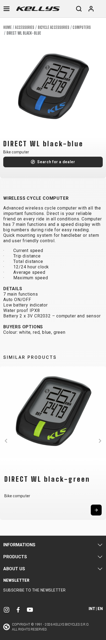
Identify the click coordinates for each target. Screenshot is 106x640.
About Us (14, 568)
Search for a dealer (56, 162)
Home (7, 27)
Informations (19, 544)
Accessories (24, 27)
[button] (6, 441)
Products (15, 556)
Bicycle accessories (54, 27)
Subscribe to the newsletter (34, 590)
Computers (82, 27)
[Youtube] (30, 610)
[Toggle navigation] (6, 8)
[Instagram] (6, 610)
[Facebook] (18, 610)
